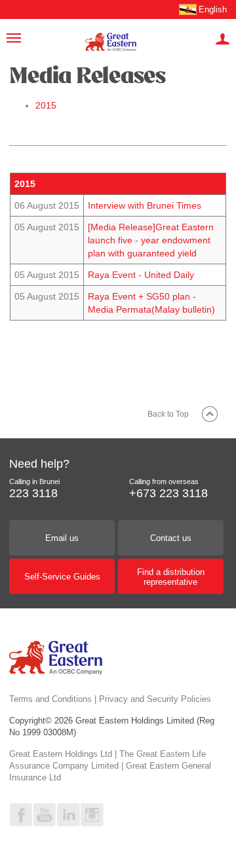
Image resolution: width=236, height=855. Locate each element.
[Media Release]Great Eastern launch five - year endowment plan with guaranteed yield (151, 240)
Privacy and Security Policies (155, 699)
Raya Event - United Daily (141, 275)
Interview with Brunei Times (144, 205)
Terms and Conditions (50, 699)
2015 (45, 105)
